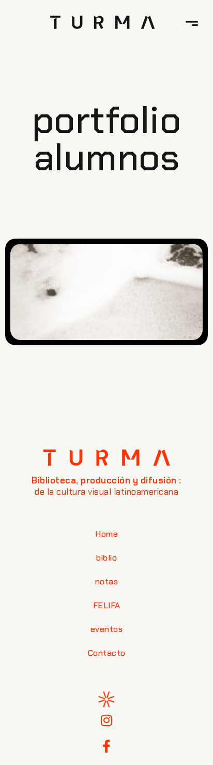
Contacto (107, 653)
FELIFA (106, 605)
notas (106, 581)
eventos (106, 629)
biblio (106, 557)
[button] (191, 22)
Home (106, 533)
